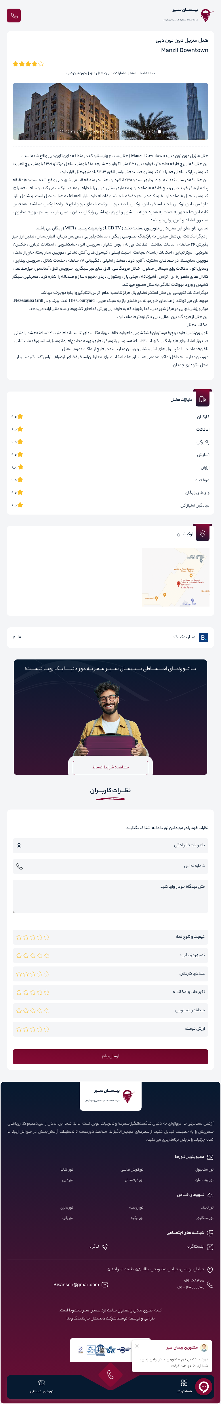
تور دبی (67, 1180)
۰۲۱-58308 (194, 1281)
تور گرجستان (134, 1180)
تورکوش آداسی (132, 1170)
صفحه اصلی (146, 73)
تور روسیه (136, 1208)
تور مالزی (66, 1208)
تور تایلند (207, 1208)
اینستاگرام (195, 1247)
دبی (109, 73)
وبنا (69, 1318)
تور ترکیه (137, 1218)
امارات (119, 73)
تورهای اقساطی (41, 1391)
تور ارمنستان (204, 1180)
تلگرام (94, 1247)
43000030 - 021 (190, 1288)
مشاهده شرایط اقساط (110, 767)
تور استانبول (204, 1170)
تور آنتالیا (66, 1170)
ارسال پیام (110, 1056)
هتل (130, 73)
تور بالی (67, 1218)
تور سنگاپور (205, 1218)
